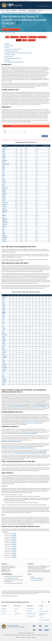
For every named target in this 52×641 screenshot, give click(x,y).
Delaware (4, 162)
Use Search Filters (7, 126)
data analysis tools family (13, 578)
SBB (49, 566)
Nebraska (4, 198)
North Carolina (4, 209)
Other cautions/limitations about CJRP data (13, 58)
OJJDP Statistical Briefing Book (37, 578)
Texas (3, 228)
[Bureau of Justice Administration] (34, 627)
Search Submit (44, 136)
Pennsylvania (4, 219)
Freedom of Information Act (21, 637)
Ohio (3, 213)
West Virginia (4, 237)
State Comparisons (41, 36)
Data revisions (7, 60)
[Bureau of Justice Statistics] (40, 627)
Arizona (3, 153)
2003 (19, 295)
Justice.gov (33, 637)
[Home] (15, 5)
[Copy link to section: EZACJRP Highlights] (12, 573)
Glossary (24, 40)
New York (4, 208)
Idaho (3, 171)
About (38, 6)
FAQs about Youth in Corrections (37, 579)
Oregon (3, 217)
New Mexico (4, 206)
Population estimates (9, 56)
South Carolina (5, 222)
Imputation (7, 47)
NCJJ (38, 567)
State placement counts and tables (11, 50)
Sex (20, 145)
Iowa (3, 176)
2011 (32, 295)
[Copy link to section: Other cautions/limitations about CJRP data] (35, 461)
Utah (3, 230)
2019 (45, 295)
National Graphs (23, 36)
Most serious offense (45, 145)
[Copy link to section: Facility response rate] (19, 89)
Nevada (3, 200)
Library (40, 608)
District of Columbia (5, 164)
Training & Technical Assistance (43, 614)
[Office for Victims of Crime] (40, 630)
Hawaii (3, 169)
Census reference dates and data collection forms (14, 61)
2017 (42, 295)
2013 (35, 295)
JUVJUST (16, 608)
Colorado (3, 158)
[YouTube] (49, 603)
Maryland (4, 186)
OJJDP (34, 567)
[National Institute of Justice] (47, 627)
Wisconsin (4, 239)
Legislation (4, 611)
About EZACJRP (32, 40)
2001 (15, 295)
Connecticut (4, 160)
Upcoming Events (17, 613)
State (3, 295)
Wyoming (4, 241)
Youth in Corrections (12, 121)
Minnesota (4, 191)
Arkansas (4, 154)
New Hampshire (5, 202)
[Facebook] (43, 603)
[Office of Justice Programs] (4, 5)
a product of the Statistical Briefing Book (11, 29)
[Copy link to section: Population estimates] (19, 426)
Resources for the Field (43, 611)
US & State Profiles (32, 36)
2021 (48, 295)
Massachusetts (5, 187)
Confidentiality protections (10, 54)
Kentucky (4, 180)
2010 (28, 295)
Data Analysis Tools (14, 12)
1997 (9, 295)
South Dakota (4, 224)
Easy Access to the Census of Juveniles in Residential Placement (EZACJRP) (29, 12)
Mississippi (4, 193)
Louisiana (4, 182)
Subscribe (46, 6)
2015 (38, 295)
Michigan (4, 189)
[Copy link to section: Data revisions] (13, 472)
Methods (18, 40)
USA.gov (28, 637)
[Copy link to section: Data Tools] (33, 563)
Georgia (3, 167)
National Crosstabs (14, 36)
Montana (3, 197)
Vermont (3, 231)
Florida (3, 165)
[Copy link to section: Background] (11, 64)
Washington (4, 235)
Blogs (15, 611)
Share (50, 6)
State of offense (4, 145)
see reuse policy (12, 32)
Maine (3, 184)
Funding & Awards (30, 608)
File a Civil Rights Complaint (44, 619)
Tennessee (4, 226)
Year (4, 129)
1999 (12, 295)
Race (25, 145)
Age (16, 145)
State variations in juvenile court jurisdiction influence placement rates (18, 52)
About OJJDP (4, 608)
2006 (22, 295)
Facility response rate (9, 45)
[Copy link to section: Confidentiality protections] (23, 412)
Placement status (34, 145)
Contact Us (42, 6)
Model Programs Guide (31, 616)
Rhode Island (4, 220)
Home (2, 12)
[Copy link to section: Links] (31, 573)
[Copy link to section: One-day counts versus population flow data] (36, 246)
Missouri (3, 195)
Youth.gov (41, 617)
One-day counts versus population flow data (13, 49)
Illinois (3, 173)
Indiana (3, 175)
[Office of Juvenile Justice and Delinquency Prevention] (34, 631)
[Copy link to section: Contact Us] (7, 563)
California (4, 156)
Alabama (3, 149)
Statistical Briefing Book (7, 12)
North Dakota (4, 211)
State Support (29, 611)
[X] (46, 603)
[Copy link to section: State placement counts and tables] (28, 263)
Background (7, 43)
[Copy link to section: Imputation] (11, 107)
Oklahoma (4, 215)
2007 (25, 295)
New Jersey (4, 204)
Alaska (3, 151)
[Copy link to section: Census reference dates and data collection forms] (40, 526)
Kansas (3, 178)
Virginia (3, 233)
